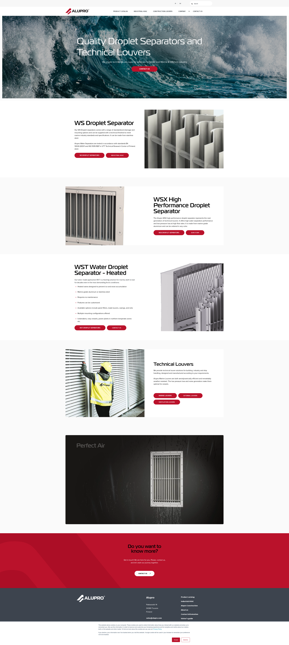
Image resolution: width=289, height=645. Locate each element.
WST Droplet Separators (90, 328)
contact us (142, 573)
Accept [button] (176, 640)
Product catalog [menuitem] (188, 597)
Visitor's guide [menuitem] (187, 618)
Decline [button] (185, 640)
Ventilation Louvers (167, 402)
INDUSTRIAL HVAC (117, 155)
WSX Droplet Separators (169, 232)
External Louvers (190, 396)
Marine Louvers (165, 395)
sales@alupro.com (154, 618)
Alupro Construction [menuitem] (189, 605)
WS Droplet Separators (89, 155)
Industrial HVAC (140, 11)
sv (180, 3)
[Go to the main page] (77, 11)
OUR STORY (195, 233)
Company (182, 11)
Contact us (197, 11)
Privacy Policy (157, 629)
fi (175, 3)
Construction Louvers (162, 11)
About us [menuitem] (184, 610)
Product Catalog (120, 11)
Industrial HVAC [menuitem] (187, 601)
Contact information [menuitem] (189, 614)
